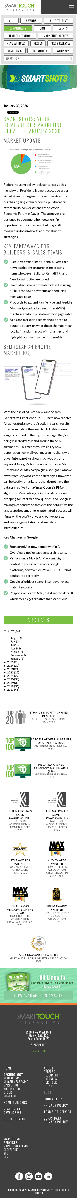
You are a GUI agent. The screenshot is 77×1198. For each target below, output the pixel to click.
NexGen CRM (11, 1078)
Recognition (52, 1075)
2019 (10, 682)
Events (63, 28)
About (49, 1068)
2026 (11, 631)
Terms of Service (58, 1111)
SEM (6, 1157)
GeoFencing (11, 1150)
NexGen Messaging (16, 1082)
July (13, 641)
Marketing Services (12, 1141)
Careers (49, 1072)
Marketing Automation (12, 1087)
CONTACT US (38, 1051)
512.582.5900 (38, 1045)
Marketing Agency (56, 36)
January (15, 658)
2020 (10, 679)
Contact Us (53, 1099)
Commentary (17, 28)
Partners (50, 1079)
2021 (10, 675)
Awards (31, 21)
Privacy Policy (56, 1105)
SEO (6, 1153)
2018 (10, 686)
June (13, 644)
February (16, 655)
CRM (42, 28)
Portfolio (51, 1082)
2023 (10, 669)
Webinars (63, 51)
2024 (10, 665)
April (14, 648)
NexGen (38, 43)
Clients (49, 1086)
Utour (8, 1092)
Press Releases (60, 43)
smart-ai (10, 1096)
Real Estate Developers (13, 1111)
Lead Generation (20, 36)
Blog (48, 1092)
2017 (10, 689)
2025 (10, 662)
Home (8, 1068)
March (15, 651)
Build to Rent (58, 21)
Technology (39, 51)
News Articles (16, 43)
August (15, 638)
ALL (11, 21)
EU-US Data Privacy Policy (56, 1120)
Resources (15, 51)
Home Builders (15, 1102)
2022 (10, 672)
